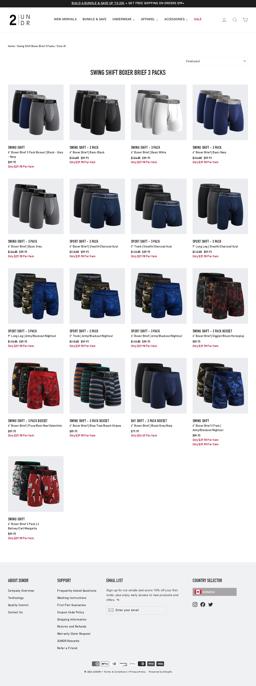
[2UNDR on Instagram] (195, 605)
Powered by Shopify (160, 672)
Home (11, 46)
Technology (16, 598)
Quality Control (18, 605)
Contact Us (15, 612)
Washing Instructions (71, 598)
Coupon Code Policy (70, 612)
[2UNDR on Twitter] (210, 605)
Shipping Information (71, 619)
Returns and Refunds (71, 626)
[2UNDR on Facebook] (202, 605)
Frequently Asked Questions (76, 590)
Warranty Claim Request (74, 634)
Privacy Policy (138, 672)
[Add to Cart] (36, 233)
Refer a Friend (67, 648)
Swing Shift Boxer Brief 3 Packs (36, 46)
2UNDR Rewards (68, 641)
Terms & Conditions (115, 672)
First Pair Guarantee (71, 605)
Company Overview (21, 590)
